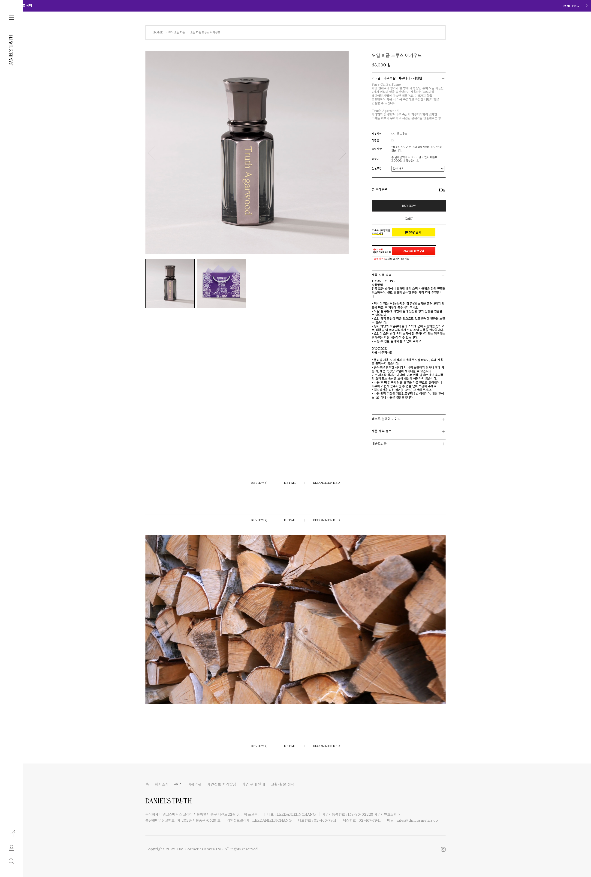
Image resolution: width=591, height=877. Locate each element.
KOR (566, 6)
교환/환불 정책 (282, 784)
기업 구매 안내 (253, 784)
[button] (587, 6)
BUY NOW (409, 205)
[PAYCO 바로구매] (413, 251)
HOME (158, 32)
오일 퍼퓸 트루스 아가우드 (205, 32)
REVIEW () (259, 483)
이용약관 (195, 784)
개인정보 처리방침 (221, 784)
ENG (575, 6)
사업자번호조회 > (387, 814)
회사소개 (162, 784)
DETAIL (290, 483)
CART (409, 218)
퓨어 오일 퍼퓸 (176, 32)
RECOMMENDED (326, 483)
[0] (12, 834)
